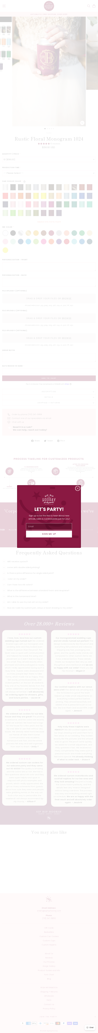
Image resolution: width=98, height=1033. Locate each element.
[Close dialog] (77, 488)
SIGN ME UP (49, 533)
